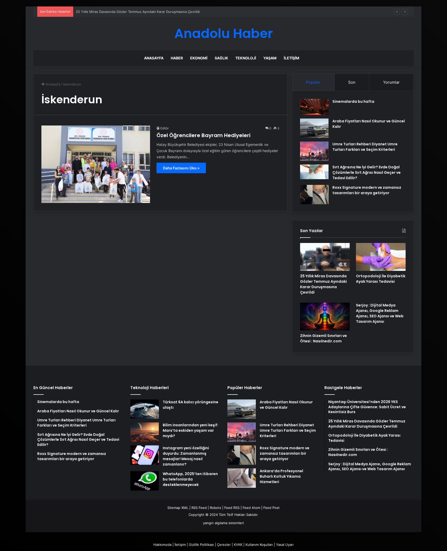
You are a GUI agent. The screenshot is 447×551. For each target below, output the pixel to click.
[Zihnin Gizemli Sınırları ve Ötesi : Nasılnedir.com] (325, 316)
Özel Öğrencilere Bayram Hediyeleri (203, 135)
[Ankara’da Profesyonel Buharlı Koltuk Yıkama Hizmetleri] (241, 478)
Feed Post (271, 508)
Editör (164, 128)
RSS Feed (199, 508)
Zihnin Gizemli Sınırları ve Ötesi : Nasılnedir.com (323, 338)
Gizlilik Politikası (201, 544)
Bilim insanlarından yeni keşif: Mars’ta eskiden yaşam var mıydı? (190, 430)
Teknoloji (245, 58)
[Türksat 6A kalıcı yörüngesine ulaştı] (144, 409)
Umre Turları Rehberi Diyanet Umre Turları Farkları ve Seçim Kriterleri (365, 146)
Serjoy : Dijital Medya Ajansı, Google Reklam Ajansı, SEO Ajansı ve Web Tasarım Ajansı (380, 313)
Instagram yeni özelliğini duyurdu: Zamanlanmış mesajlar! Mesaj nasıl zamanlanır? (186, 456)
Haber (177, 58)
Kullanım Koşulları (259, 544)
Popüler (313, 82)
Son (351, 82)
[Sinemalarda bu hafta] (314, 107)
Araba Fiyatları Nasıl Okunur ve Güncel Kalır (286, 404)
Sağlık (221, 58)
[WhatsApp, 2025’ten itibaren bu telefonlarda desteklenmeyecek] (144, 481)
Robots (215, 508)
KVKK (238, 544)
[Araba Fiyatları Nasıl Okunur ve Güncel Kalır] (314, 128)
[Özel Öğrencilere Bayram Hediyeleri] (95, 164)
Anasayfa (153, 58)
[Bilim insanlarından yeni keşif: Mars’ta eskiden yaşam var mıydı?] (144, 432)
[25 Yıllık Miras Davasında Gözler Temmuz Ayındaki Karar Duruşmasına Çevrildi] (325, 257)
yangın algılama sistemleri (223, 523)
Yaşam (270, 58)
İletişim (291, 58)
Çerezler (224, 544)
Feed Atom (251, 508)
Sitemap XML (177, 508)
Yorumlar (391, 82)
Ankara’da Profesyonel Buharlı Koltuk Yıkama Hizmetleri (281, 476)
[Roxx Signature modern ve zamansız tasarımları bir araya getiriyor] (314, 194)
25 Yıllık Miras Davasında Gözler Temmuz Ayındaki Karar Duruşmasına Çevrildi (138, 12)
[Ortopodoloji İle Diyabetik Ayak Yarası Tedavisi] (381, 257)
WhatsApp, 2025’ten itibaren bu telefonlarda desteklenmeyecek (190, 479)
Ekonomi (198, 58)
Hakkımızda (162, 544)
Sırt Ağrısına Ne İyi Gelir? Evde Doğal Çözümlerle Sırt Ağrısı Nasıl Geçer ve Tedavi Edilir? (366, 172)
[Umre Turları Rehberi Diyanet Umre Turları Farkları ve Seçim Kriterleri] (314, 151)
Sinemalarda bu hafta (353, 101)
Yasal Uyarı (285, 544)
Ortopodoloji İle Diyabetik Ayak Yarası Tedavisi (380, 278)
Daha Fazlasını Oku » (181, 168)
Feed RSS (232, 508)
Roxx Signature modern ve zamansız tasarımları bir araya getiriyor (366, 190)
